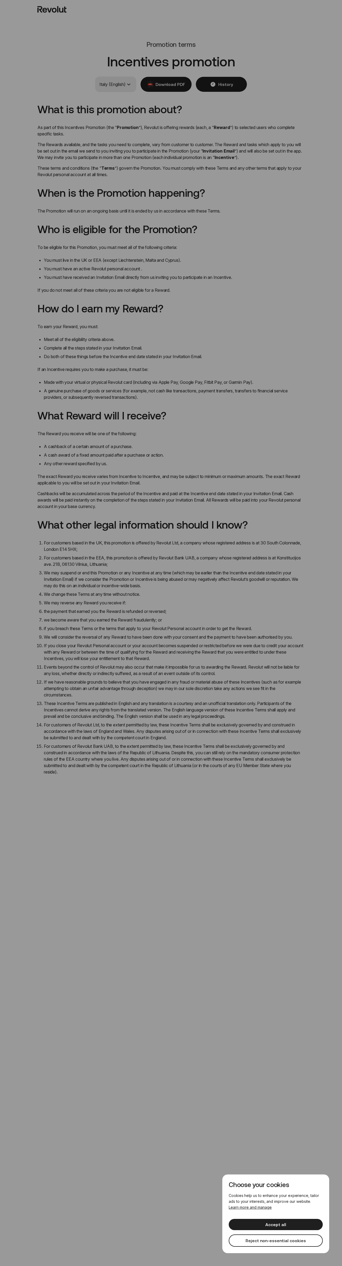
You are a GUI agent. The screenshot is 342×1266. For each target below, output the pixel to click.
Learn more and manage (250, 1207)
